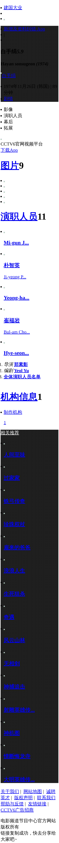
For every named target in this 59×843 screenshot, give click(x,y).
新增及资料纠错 (24, 28)
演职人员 (19, 216)
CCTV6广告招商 (17, 810)
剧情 (8, 98)
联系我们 (46, 797)
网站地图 (32, 791)
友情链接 (37, 803)
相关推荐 (10, 432)
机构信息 (19, 397)
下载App (9, 150)
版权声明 (23, 797)
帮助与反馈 (12, 803)
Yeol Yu (21, 370)
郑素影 (21, 364)
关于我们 (10, 791)
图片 (10, 165)
